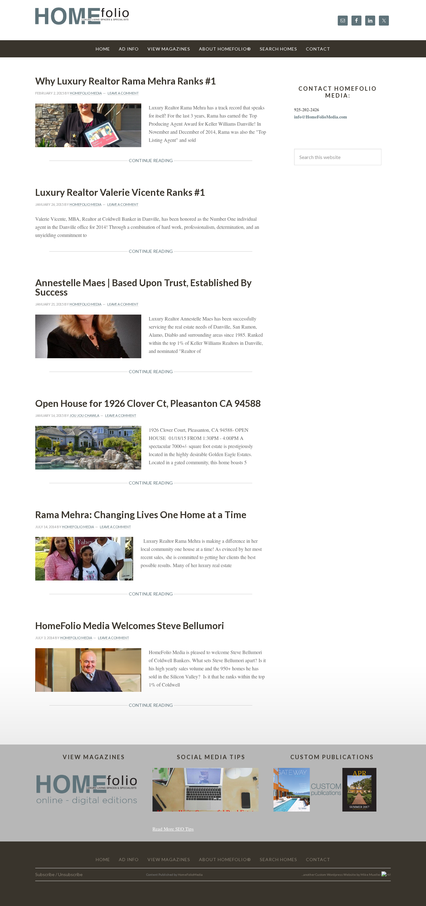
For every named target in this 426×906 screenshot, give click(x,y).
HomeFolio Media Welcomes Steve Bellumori (129, 625)
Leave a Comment (123, 93)
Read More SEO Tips (173, 829)
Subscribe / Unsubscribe (59, 874)
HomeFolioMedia (190, 874)
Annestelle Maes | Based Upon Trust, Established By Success (143, 287)
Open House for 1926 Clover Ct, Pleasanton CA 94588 (148, 403)
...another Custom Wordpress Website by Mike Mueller (341, 874)
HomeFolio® (82, 20)
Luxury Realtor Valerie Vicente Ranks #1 (120, 192)
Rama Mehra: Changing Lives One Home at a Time (140, 514)
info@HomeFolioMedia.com (320, 116)
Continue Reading (151, 160)
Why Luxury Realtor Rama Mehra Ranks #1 (125, 80)
